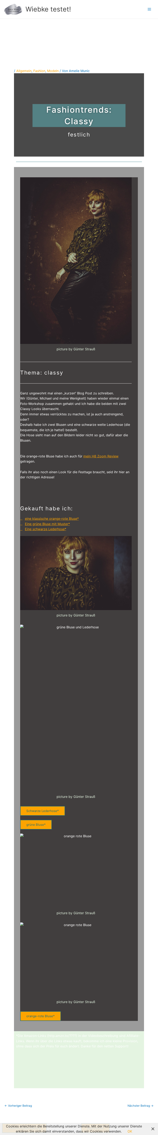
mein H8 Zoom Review (100, 456)
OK (130, 1131)
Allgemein (23, 71)
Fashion (39, 71)
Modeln (53, 71)
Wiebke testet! (48, 9)
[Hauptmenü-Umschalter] (149, 9)
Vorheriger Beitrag (18, 1105)
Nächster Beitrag (140, 1105)
